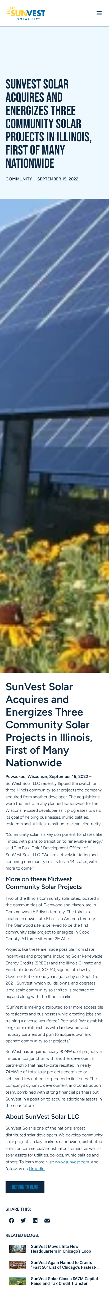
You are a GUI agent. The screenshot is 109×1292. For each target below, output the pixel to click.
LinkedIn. (37, 1168)
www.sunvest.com (72, 1161)
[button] (99, 13)
